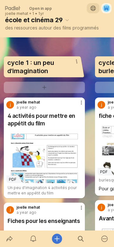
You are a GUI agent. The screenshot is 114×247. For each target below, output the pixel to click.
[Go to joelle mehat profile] (10, 105)
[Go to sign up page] (106, 8)
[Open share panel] (9, 238)
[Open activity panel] (33, 238)
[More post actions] (77, 105)
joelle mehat (16, 13)
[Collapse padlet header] (67, 20)
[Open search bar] (81, 239)
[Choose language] (93, 8)
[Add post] (57, 238)
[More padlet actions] (105, 238)
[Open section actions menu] (76, 61)
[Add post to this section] (44, 87)
